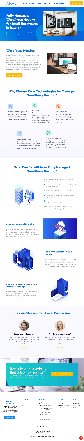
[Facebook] (37, 426)
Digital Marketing (59, 3)
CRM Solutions (48, 3)
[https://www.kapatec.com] (11, 3)
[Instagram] (40, 426)
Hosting (38, 3)
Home (25, 3)
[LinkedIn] (46, 426)
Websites (31, 3)
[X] (43, 426)
